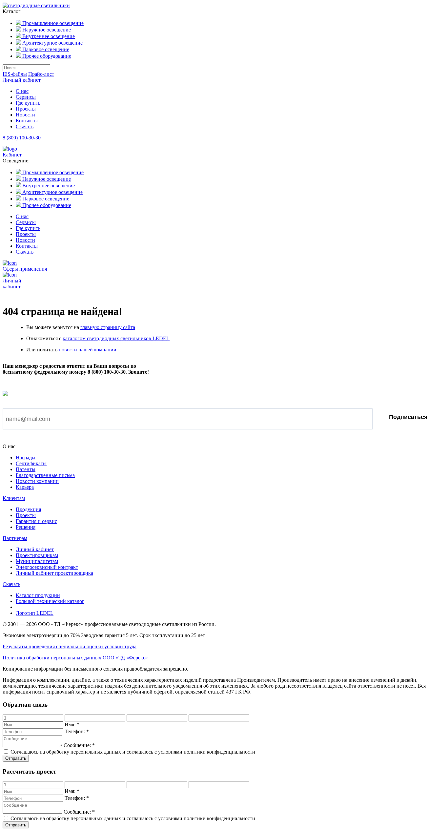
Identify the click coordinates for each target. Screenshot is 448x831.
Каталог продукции (38, 595)
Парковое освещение (45, 49)
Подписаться (408, 417)
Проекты (26, 109)
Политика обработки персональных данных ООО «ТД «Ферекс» (75, 657)
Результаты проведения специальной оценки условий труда (69, 646)
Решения (25, 527)
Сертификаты (31, 463)
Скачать (24, 126)
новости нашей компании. (88, 349)
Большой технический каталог (50, 601)
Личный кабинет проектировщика (54, 573)
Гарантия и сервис (36, 521)
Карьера (25, 487)
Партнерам (15, 538)
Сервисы (26, 97)
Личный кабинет (22, 80)
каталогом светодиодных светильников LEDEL (116, 338)
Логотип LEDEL (34, 613)
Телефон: (77, 731)
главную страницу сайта (107, 327)
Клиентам (14, 498)
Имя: (72, 724)
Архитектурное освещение (52, 43)
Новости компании (37, 481)
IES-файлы (15, 74)
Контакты (27, 120)
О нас (22, 91)
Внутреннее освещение (48, 36)
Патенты (25, 469)
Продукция (28, 509)
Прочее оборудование (46, 56)
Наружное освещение (46, 29)
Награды (25, 457)
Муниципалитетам (37, 561)
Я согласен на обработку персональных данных (72, 439)
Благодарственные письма (45, 475)
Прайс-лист (41, 74)
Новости (25, 114)
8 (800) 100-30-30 (22, 137)
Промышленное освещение (52, 23)
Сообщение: (79, 745)
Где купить (28, 103)
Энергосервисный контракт (47, 567)
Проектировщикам (37, 555)
